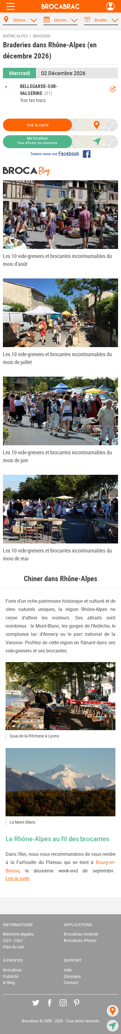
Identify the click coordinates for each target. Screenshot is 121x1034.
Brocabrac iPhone (80, 940)
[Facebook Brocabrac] (54, 1007)
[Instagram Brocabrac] (67, 1007)
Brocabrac (12, 970)
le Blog (9, 982)
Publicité (11, 976)
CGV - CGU (12, 940)
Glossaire (72, 976)
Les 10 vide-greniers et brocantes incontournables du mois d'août (57, 259)
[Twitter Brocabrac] (40, 1007)
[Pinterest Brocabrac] (81, 1007)
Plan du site (13, 947)
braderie (42, 36)
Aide (68, 970)
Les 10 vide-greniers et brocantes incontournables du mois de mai (57, 554)
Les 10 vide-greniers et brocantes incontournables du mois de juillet (57, 358)
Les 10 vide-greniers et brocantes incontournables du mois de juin (57, 456)
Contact (71, 982)
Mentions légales (18, 934)
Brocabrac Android (81, 934)
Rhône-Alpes (15, 36)
